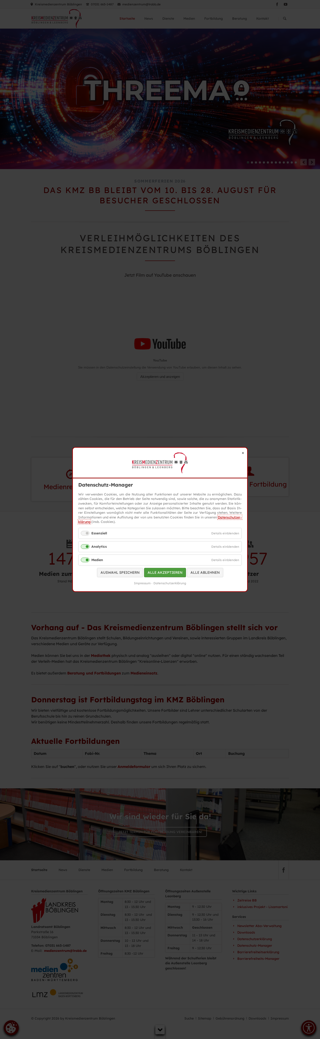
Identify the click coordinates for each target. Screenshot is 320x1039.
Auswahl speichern (120, 572)
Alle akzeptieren (165, 572)
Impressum (142, 583)
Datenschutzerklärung (169, 583)
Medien (97, 560)
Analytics (99, 546)
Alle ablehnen (205, 572)
